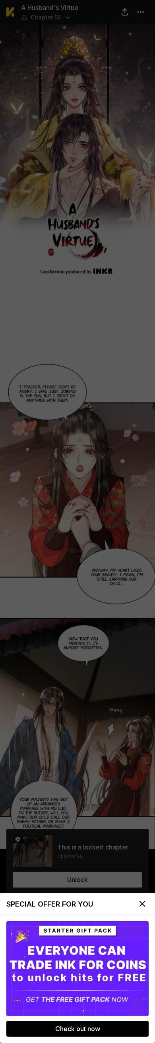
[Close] (142, 903)
